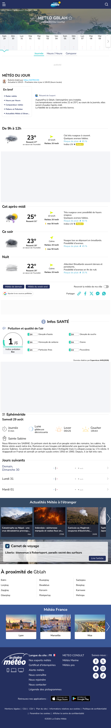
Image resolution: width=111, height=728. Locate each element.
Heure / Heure (54, 53)
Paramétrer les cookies (40, 713)
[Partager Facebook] (85, 293)
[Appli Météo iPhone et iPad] (60, 699)
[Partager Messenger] (98, 293)
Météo (3, 10)
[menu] (4, 4)
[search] (106, 4)
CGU (25, 708)
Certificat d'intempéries (42, 665)
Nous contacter (37, 684)
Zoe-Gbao (28, 10)
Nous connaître (37, 675)
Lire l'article (97, 558)
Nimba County (18, 10)
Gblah (35, 10)
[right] (108, 41)
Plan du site (41, 708)
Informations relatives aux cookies (64, 708)
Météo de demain (13, 286)
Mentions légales (12, 708)
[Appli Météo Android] (80, 699)
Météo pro (69, 665)
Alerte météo (36, 670)
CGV (31, 708)
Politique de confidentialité (95, 708)
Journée (39, 53)
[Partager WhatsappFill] (104, 293)
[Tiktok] (103, 676)
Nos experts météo (40, 660)
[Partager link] (79, 293)
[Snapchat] (96, 668)
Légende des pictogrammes (45, 689)
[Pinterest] (96, 676)
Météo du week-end (38, 286)
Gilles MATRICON (31, 80)
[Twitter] (103, 661)
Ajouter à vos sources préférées (20, 293)
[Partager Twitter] (91, 293)
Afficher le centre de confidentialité (68, 713)
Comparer (71, 53)
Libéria (9, 10)
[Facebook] (96, 661)
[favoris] (70, 18)
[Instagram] (103, 668)
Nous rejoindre (37, 679)
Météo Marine (71, 660)
